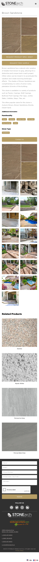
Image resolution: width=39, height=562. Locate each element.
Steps (15, 123)
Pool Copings (6, 123)
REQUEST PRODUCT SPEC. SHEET (19, 57)
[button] (36, 4)
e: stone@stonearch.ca (8, 544)
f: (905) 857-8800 (7, 541)
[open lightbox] (19, 35)
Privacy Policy (19, 550)
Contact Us (19, 139)
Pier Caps (31, 119)
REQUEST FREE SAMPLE (19, 63)
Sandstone (6, 132)
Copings (11, 119)
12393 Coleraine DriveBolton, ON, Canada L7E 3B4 (10, 530)
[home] (16, 4)
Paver (4, 119)
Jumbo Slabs (21, 119)
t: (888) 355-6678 (7, 538)
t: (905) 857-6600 (7, 535)
